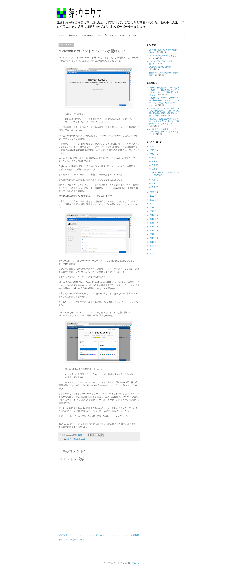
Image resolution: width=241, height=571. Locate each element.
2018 (152, 211)
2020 (152, 203)
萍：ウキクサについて (115, 35)
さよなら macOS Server (160, 67)
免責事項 (73, 35)
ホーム (62, 35)
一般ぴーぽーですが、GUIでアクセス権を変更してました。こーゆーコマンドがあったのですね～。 (164, 101)
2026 (152, 146)
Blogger (135, 563)
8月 (154, 165)
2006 (152, 253)
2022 (152, 196)
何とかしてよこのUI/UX (75, 439)
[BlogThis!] (92, 435)
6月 (154, 180)
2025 (152, 150)
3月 (154, 183)
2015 (152, 223)
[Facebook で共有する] (98, 435)
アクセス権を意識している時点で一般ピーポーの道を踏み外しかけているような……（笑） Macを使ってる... (164, 91)
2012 (152, 234)
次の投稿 (63, 535)
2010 (152, 242)
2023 (152, 192)
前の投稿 (135, 535)
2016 (152, 219)
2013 (152, 230)
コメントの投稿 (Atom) (73, 540)
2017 (152, 215)
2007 (152, 250)
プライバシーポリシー (91, 35)
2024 (152, 154)
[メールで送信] (89, 435)
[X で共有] (95, 435)
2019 (152, 207)
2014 (152, 226)
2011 (152, 238)
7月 (154, 169)
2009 (152, 246)
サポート (133, 35)
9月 (154, 161)
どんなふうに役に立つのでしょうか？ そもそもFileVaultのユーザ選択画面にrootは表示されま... (164, 121)
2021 (152, 200)
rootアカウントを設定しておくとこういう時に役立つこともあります (164, 131)
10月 (154, 157)
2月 (154, 187)
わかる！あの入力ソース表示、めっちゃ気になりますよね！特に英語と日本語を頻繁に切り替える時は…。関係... (164, 112)
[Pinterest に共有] (102, 435)
